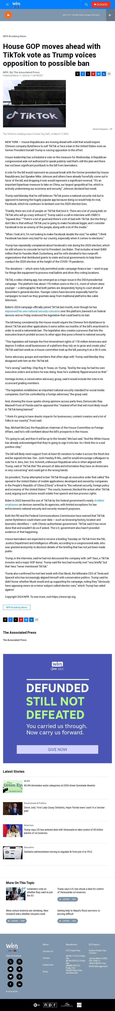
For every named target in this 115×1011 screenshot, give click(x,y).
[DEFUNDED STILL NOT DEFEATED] (57, 708)
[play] (8, 15)
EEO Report (94, 944)
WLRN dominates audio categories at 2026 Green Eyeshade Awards (59, 785)
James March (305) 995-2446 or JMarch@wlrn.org (98, 960)
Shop (45, 972)
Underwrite (48, 965)
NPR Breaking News (14, 36)
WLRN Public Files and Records (74, 971)
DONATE (102, 4)
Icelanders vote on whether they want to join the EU (40, 892)
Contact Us (48, 951)
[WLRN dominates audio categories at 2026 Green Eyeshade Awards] (12, 786)
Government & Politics (35, 803)
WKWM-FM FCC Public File (73, 967)
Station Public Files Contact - (97, 951)
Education (29, 847)
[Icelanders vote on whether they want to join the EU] (15, 893)
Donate (46, 958)
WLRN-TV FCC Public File (75, 957)
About (46, 944)
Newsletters (71, 944)
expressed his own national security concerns (32, 311)
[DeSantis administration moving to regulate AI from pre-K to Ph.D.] (12, 852)
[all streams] (110, 15)
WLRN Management (98, 966)
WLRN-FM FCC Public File (75, 962)
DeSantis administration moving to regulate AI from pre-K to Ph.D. (58, 851)
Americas (29, 825)
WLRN (27, 781)
